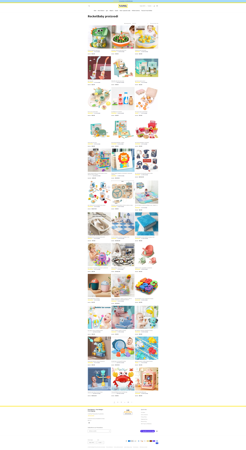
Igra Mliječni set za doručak (116, 111)
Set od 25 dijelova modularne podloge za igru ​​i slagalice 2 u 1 (146, 206)
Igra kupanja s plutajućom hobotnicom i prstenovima (98, 267)
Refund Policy (144, 421)
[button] (89, 6)
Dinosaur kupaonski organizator (94, 50)
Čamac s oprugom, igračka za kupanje (118, 330)
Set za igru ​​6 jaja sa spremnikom (141, 111)
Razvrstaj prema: (127, 23)
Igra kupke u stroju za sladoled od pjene (95, 330)
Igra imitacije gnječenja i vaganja (117, 142)
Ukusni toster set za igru (92, 142)
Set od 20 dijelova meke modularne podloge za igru (145, 237)
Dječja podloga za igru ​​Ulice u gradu (118, 267)
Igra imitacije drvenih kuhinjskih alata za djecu (97, 205)
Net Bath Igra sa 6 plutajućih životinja (118, 361)
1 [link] (114, 402)
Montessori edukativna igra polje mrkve (118, 50)
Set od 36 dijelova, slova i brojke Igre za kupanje (144, 298)
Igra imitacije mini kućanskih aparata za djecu (144, 173)
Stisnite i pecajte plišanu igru (140, 392)
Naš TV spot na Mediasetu (146, 423)
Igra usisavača (90, 81)
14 (128, 402)
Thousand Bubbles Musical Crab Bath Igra (119, 392)
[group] (94, 52)
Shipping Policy (144, 419)
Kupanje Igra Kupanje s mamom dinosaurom (96, 361)
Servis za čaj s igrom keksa (93, 111)
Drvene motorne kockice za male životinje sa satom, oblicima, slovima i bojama (97, 174)
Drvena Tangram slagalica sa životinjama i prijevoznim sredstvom (121, 174)
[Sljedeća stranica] (131, 402)
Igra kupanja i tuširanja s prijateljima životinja (144, 330)
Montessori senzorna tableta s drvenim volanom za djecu (122, 205)
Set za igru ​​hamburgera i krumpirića (142, 142)
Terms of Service (144, 414)
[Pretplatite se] (109, 431)
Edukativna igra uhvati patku (140, 50)
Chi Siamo (143, 412)
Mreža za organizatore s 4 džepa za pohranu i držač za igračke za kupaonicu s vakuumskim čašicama (121, 299)
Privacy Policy (144, 416)
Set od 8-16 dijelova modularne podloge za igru (120, 237)
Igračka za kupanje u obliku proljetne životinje (144, 361)
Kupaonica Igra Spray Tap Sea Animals (95, 392)
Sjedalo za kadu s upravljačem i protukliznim (143, 267)
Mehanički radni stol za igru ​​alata (117, 81)
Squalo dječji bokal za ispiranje (94, 298)
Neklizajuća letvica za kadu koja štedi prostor (96, 237)
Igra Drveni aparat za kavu (140, 81)
